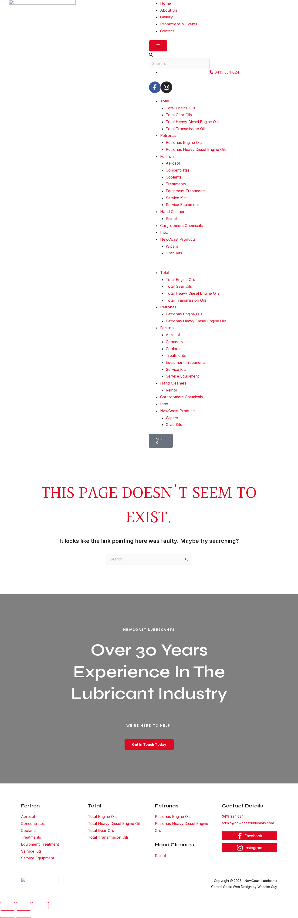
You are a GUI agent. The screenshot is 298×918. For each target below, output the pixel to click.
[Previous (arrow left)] (7, 914)
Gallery (166, 17)
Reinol (171, 218)
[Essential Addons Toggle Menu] (158, 45)
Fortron (167, 156)
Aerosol (173, 163)
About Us (168, 10)
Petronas (168, 135)
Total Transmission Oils (186, 128)
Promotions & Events (178, 24)
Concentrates (178, 170)
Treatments (176, 184)
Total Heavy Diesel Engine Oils (192, 121)
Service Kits (176, 198)
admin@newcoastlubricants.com (248, 823)
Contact (167, 31)
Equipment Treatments (186, 191)
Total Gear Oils (179, 114)
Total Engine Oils (180, 108)
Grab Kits (174, 253)
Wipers (172, 246)
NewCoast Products (178, 239)
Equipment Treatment (40, 844)
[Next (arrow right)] (23, 914)
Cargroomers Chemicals (181, 225)
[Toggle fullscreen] (23, 905)
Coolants (173, 177)
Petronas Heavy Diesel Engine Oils (196, 149)
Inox (164, 232)
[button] (219, 265)
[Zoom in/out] (7, 905)
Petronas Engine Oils (184, 142)
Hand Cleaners (173, 211)
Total (164, 101)
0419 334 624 (233, 816)
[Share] (39, 905)
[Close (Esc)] (55, 905)
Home (165, 3)
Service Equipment (182, 204)
